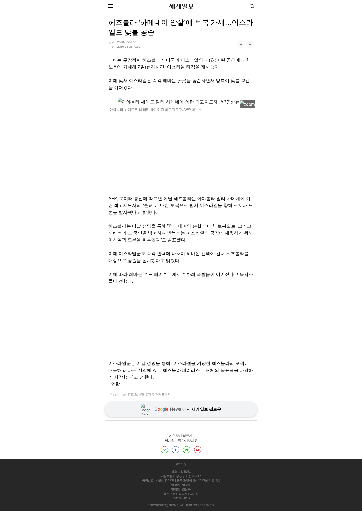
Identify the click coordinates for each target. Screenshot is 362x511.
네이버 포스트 (186, 449)
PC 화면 (181, 464)
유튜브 (197, 449)
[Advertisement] (181, 153)
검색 (252, 6)
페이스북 (175, 449)
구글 (164, 449)
